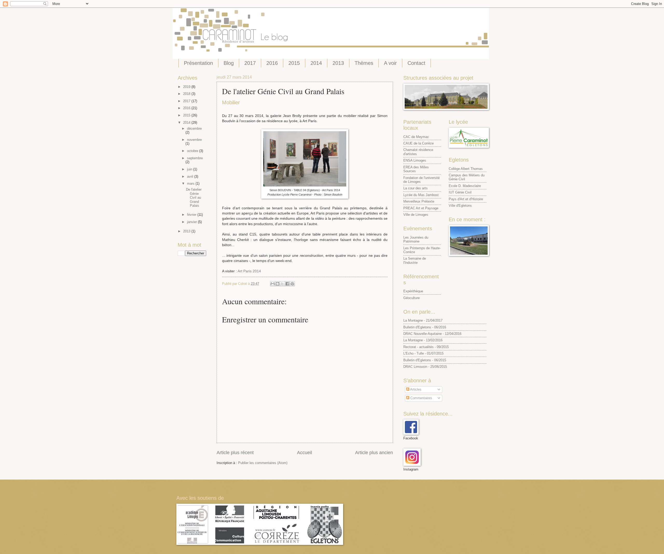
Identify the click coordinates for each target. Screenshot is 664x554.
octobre (193, 151)
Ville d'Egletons (460, 205)
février (192, 215)
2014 (316, 63)
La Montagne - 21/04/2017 (422, 320)
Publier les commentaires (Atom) (262, 463)
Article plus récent (235, 452)
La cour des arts (415, 188)
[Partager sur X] (282, 283)
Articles (415, 389)
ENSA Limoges (414, 160)
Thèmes (364, 63)
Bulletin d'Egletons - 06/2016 (424, 327)
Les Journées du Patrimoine (415, 239)
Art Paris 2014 (249, 271)
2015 (294, 63)
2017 (250, 63)
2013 (338, 63)
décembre (194, 128)
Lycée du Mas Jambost (421, 195)
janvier (192, 222)
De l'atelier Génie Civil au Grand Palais (194, 197)
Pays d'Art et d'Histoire (466, 199)
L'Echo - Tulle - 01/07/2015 (423, 353)
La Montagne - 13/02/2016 (422, 340)
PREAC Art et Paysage (420, 208)
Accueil (304, 452)
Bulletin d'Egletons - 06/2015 (424, 360)
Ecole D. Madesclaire (465, 186)
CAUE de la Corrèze (418, 143)
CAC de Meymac (416, 137)
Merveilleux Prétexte (418, 201)
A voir (390, 63)
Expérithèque (413, 291)
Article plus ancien (374, 452)
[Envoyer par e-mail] (272, 283)
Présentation (198, 63)
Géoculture (411, 298)
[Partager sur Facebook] (287, 283)
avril (190, 176)
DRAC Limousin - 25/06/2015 (425, 367)
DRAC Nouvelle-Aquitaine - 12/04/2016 (432, 334)
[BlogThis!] (277, 283)
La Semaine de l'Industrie (414, 260)
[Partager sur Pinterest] (292, 283)
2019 (187, 87)
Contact (416, 63)
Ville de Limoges (415, 215)
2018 (187, 94)
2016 (272, 63)
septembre (195, 158)
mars (191, 183)
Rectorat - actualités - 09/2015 (426, 347)
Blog (229, 63)
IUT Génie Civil (460, 192)
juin (190, 169)
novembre (194, 140)
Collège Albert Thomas (466, 169)
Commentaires (420, 398)
